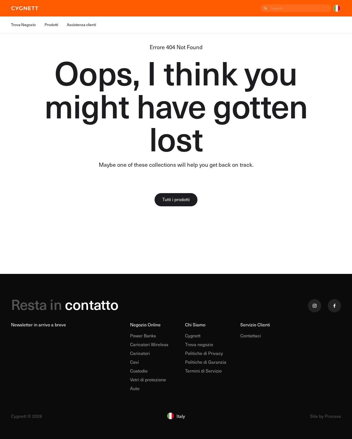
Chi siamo (195, 324)
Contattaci (250, 335)
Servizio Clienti (255, 324)
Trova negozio (199, 344)
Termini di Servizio (203, 370)
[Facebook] (334, 305)
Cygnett (192, 335)
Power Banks (143, 335)
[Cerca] (265, 8)
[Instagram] (314, 305)
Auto (134, 388)
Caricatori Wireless (149, 344)
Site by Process (325, 416)
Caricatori (140, 353)
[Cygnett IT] (25, 8)
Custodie (139, 370)
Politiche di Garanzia (205, 362)
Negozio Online (145, 324)
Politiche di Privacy (204, 353)
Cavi (134, 362)
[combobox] (300, 8)
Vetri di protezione (148, 379)
